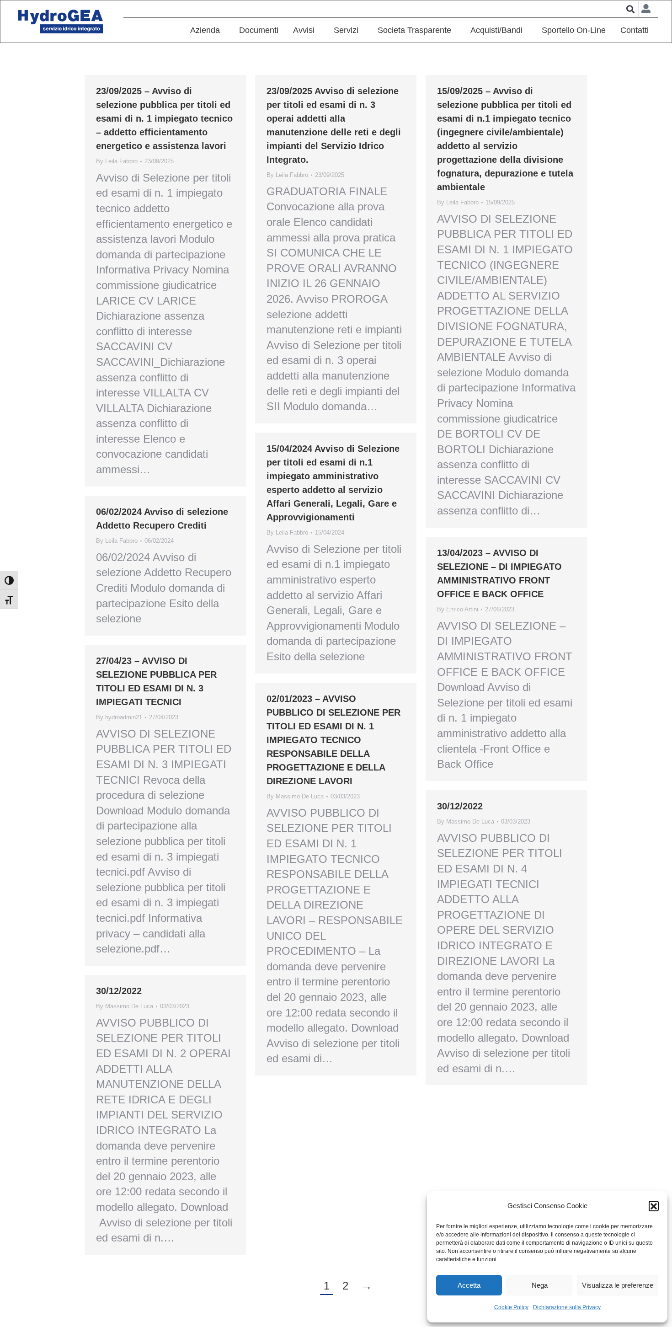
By (117, 161)
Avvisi (304, 30)
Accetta (469, 1285)
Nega (540, 1285)
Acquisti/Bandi (496, 30)
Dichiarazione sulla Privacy (567, 1307)
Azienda (205, 30)
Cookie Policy (511, 1307)
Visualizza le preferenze (617, 1285)
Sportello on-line (574, 30)
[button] (653, 1205)
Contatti (634, 30)
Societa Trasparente (414, 30)
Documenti (258, 30)
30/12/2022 (460, 806)
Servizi (346, 30)
